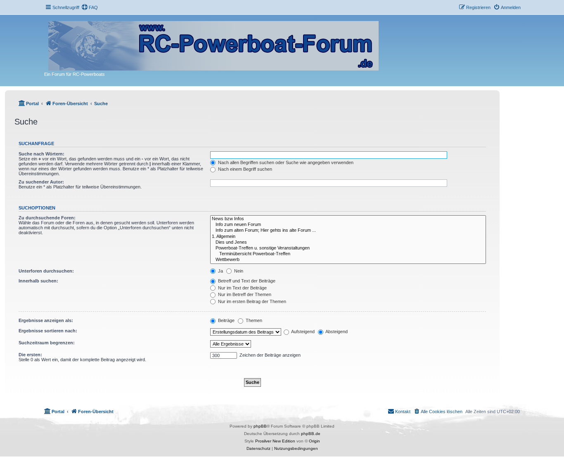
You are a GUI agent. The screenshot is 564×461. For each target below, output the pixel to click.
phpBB (260, 426)
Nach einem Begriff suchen (244, 169)
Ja (220, 270)
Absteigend (336, 331)
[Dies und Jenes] (348, 242)
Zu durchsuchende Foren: (47, 217)
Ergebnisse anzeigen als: (46, 320)
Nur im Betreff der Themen (244, 294)
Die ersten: (30, 354)
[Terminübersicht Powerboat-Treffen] (348, 254)
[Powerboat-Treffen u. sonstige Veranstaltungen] (348, 248)
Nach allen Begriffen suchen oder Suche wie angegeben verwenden (285, 162)
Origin (314, 441)
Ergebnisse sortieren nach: (48, 330)
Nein (238, 270)
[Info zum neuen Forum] (348, 225)
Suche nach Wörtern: (41, 153)
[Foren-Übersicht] (214, 44)
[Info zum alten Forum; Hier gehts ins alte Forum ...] (348, 230)
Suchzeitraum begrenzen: (47, 342)
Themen (253, 320)
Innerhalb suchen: (38, 280)
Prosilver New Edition (275, 441)
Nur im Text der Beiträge (242, 287)
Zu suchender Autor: (41, 181)
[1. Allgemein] (348, 237)
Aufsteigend (302, 331)
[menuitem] (89, 7)
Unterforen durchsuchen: (46, 270)
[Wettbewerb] (348, 260)
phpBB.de (310, 433)
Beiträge (226, 320)
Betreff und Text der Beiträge (246, 280)
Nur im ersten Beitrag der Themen (251, 301)
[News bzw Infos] (348, 219)
